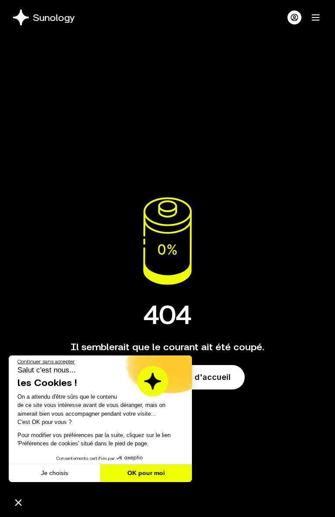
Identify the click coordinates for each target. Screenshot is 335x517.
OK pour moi (146, 472)
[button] (18, 502)
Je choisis (54, 472)
